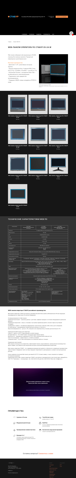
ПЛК (50, 466)
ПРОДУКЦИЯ (31, 34)
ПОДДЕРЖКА (38, 34)
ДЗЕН (61, 464)
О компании (51, 464)
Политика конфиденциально (13, 472)
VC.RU (61, 466)
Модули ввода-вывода (53, 468)
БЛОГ (53, 34)
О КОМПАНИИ (24, 34)
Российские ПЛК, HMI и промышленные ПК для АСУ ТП (33, 16)
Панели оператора (52, 469)
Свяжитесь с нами (46, 453)
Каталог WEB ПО (16, 41)
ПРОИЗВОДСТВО (46, 34)
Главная (9, 41)
